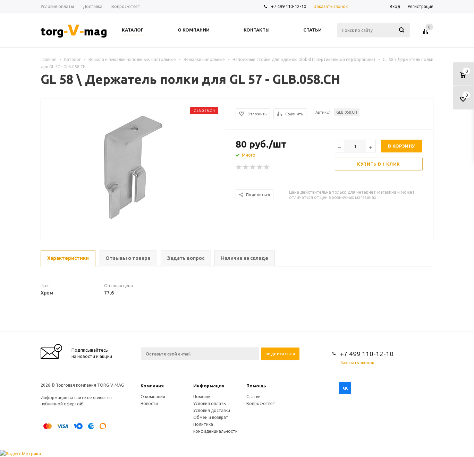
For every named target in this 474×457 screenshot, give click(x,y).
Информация (209, 385)
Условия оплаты (210, 403)
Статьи (253, 396)
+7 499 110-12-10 (288, 6)
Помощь (256, 385)
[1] (239, 167)
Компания (152, 385)
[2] (246, 167)
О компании (153, 396)
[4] (259, 167)
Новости (149, 403)
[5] (266, 167)
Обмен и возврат (210, 417)
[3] (252, 167)
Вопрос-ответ (260, 403)
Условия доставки (211, 410)
